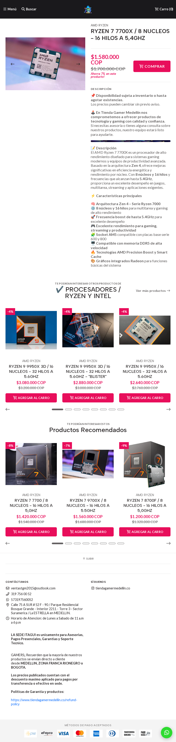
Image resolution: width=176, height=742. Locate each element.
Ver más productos (151, 291)
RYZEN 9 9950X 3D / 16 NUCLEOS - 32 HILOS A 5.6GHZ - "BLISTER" (88, 371)
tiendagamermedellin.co (112, 588)
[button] (9, 409)
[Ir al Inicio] (88, 9)
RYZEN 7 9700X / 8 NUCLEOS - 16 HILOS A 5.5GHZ (88, 505)
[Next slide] (78, 64)
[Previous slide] (12, 64)
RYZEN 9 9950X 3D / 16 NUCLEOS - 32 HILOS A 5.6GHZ (31, 371)
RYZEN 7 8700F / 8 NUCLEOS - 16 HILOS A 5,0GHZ (145, 505)
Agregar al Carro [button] (33, 398)
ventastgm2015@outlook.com (33, 588)
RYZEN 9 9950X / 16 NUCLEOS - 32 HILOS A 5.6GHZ (145, 371)
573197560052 (22, 600)
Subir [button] (89, 558)
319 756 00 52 (21, 594)
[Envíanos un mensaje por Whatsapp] (166, 732)
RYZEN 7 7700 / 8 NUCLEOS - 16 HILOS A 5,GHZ (31, 505)
